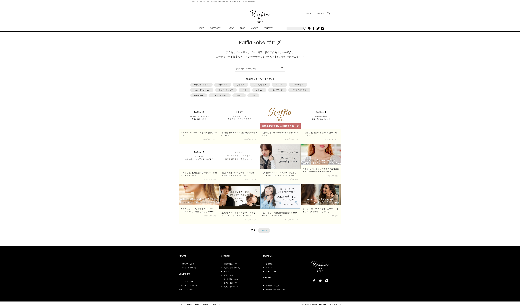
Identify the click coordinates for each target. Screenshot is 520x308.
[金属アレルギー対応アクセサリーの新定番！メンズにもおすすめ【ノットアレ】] (239, 196)
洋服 (244, 90)
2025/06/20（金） (210, 179)
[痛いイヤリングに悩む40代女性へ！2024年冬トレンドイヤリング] (280, 196)
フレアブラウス (260, 85)
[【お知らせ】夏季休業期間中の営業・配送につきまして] (321, 116)
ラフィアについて (187, 264)
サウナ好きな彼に (299, 90)
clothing (259, 90)
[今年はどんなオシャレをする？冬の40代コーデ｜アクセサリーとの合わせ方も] (321, 154)
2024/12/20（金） (292, 179)
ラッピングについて (188, 268)
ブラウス (240, 85)
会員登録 (269, 264)
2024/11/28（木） (332, 216)
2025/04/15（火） (251, 179)
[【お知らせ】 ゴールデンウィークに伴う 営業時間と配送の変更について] (239, 156)
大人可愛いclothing (201, 90)
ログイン (269, 268)
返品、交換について (231, 287)
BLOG (242, 28)
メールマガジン (271, 272)
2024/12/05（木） (291, 219)
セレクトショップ (226, 90)
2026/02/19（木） (251, 139)
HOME (201, 28)
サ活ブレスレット (220, 95)
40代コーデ (222, 85)
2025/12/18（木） (292, 139)
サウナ (239, 95)
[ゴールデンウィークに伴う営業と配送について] (199, 116)
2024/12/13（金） (251, 219)
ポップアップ (277, 90)
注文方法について (230, 264)
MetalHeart (198, 95)
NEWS (231, 28)
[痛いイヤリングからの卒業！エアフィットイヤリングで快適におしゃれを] (321, 194)
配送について (228, 275)
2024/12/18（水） (210, 216)
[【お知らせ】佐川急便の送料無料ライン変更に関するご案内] (199, 156)
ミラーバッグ (298, 85)
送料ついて (228, 272)
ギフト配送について (231, 279)
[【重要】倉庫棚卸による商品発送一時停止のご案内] (239, 116)
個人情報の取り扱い (273, 286)
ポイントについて (230, 283)
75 (253, 230)
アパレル (279, 85)
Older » (264, 230)
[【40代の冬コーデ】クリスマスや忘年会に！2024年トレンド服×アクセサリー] (280, 156)
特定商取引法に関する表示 (275, 289)
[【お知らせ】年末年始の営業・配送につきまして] (280, 116)
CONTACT (268, 28)
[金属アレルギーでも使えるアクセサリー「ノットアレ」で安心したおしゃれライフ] (199, 194)
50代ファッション (201, 85)
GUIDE (308, 14)
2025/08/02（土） (331, 139)
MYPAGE (320, 14)
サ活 (253, 95)
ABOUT (254, 28)
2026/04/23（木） (210, 139)
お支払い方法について (232, 268)
